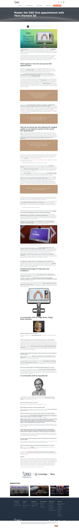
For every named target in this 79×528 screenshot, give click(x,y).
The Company (60, 506)
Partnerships (59, 509)
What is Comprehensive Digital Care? (61, 504)
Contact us (59, 512)
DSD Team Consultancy (26, 505)
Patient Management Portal (34, 506)
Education (20, 5)
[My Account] (61, 2)
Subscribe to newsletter (52, 510)
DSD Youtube (51, 508)
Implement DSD (29, 5)
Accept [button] (56, 525)
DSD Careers (59, 514)
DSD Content (51, 505)
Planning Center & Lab (17, 505)
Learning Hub (48, 5)
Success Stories (39, 5)
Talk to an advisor (57, 5)
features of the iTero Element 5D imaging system (36, 159)
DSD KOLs (41, 505)
